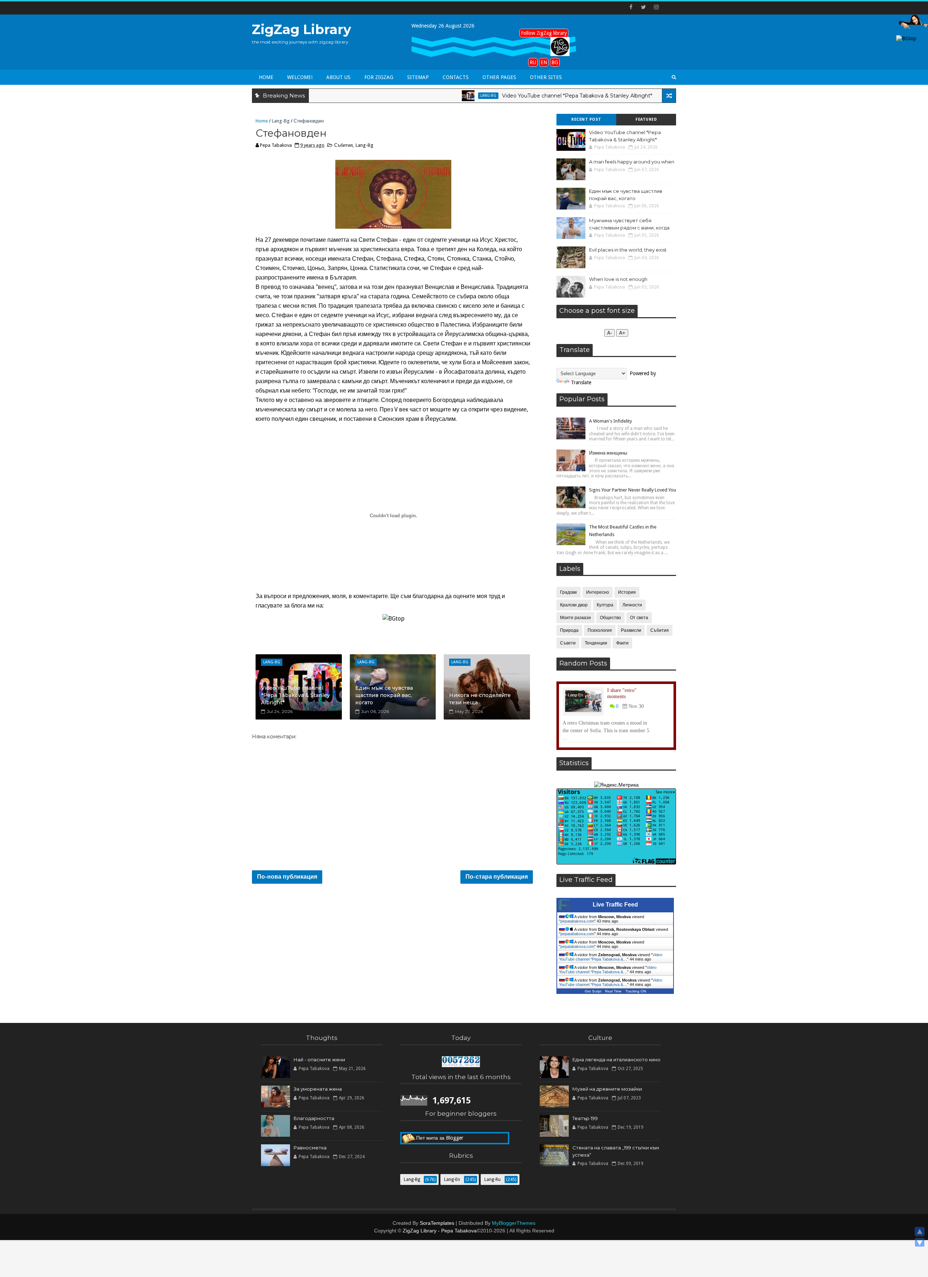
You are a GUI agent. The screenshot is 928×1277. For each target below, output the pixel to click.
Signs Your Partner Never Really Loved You (632, 490)
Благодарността (314, 1118)
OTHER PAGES (499, 77)
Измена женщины (608, 453)
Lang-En (648, 96)
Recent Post (586, 119)
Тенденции (596, 643)
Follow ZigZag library (544, 33)
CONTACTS (456, 77)
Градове (568, 592)
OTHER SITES (546, 77)
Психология (600, 630)
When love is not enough (618, 279)
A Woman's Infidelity (610, 421)
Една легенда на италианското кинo (616, 1059)
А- (609, 333)
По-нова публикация (287, 876)
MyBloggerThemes (513, 1223)
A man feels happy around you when (631, 162)
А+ (622, 333)
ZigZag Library (301, 29)
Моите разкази (575, 617)
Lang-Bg (448, 96)
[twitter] (643, 7)
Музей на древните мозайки (607, 1089)
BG (554, 62)
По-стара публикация (496, 876)
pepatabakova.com (577, 921)
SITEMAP (418, 77)
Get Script (593, 991)
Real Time (613, 991)
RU (533, 62)
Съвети (568, 643)
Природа (569, 630)
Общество (610, 617)
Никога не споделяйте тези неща (480, 699)
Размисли (631, 630)
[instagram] (656, 7)
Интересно (597, 592)
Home (266, 77)
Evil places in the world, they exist (628, 250)
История (627, 592)
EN (543, 62)
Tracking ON (635, 991)
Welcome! (299, 77)
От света (639, 617)
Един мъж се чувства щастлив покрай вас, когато (384, 695)
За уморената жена (318, 1089)
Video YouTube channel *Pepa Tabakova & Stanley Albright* (536, 95)
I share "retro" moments (622, 693)
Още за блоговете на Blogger (450, 1140)
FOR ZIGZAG (378, 77)
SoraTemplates (437, 1223)
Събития (343, 145)
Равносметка (310, 1147)
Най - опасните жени (319, 1059)
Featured (646, 119)
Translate (581, 382)
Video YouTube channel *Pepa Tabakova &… (610, 957)
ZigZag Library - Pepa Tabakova (440, 1231)
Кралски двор (574, 605)
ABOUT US (338, 77)
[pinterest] (668, 7)
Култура (605, 605)
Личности (632, 605)
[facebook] (630, 7)
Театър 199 (585, 1118)
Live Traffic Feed (615, 904)
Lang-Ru (492, 1179)
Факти (622, 643)
